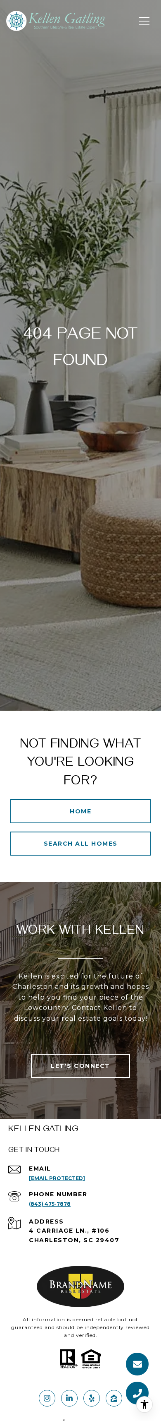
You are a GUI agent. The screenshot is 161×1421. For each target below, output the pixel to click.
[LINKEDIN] (69, 1398)
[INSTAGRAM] (47, 1398)
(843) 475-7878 (50, 1204)
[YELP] (91, 1398)
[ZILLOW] (114, 1398)
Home (80, 811)
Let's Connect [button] (80, 1066)
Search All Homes (81, 843)
